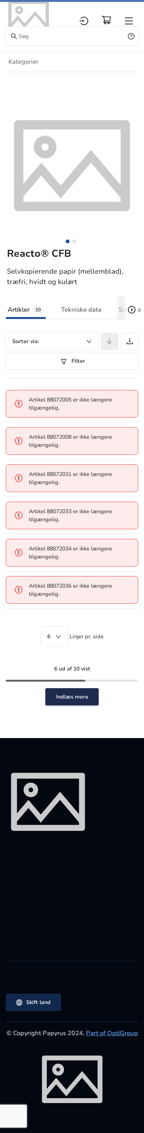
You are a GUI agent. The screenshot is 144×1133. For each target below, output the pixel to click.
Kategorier (23, 62)
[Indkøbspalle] (106, 20)
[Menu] (129, 21)
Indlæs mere (72, 696)
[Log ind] (84, 21)
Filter (77, 361)
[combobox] (52, 341)
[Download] (129, 341)
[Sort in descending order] (109, 341)
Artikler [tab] (24, 310)
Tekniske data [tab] (81, 310)
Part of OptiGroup (112, 1033)
